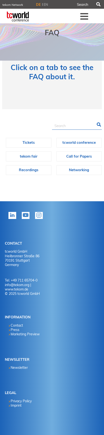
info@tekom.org (17, 285)
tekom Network (12, 5)
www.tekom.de (16, 289)
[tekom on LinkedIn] (13, 219)
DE (38, 4)
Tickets (28, 142)
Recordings (28, 170)
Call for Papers (79, 156)
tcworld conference (79, 142)
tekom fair (28, 156)
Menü (84, 16)
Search (98, 4)
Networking (79, 170)
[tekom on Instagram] (40, 219)
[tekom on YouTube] (26, 219)
